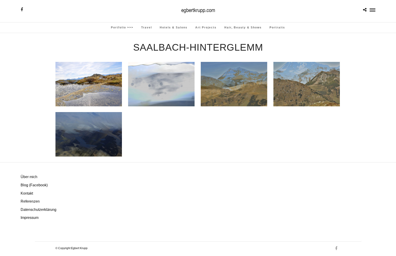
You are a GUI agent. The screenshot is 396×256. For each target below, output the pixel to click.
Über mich (29, 177)
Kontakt (27, 193)
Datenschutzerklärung (38, 210)
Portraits (277, 27)
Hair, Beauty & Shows (243, 27)
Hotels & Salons (173, 27)
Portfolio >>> (122, 27)
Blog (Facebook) (34, 185)
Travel (146, 27)
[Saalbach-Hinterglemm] (88, 84)
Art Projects (206, 27)
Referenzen (30, 201)
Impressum (29, 218)
